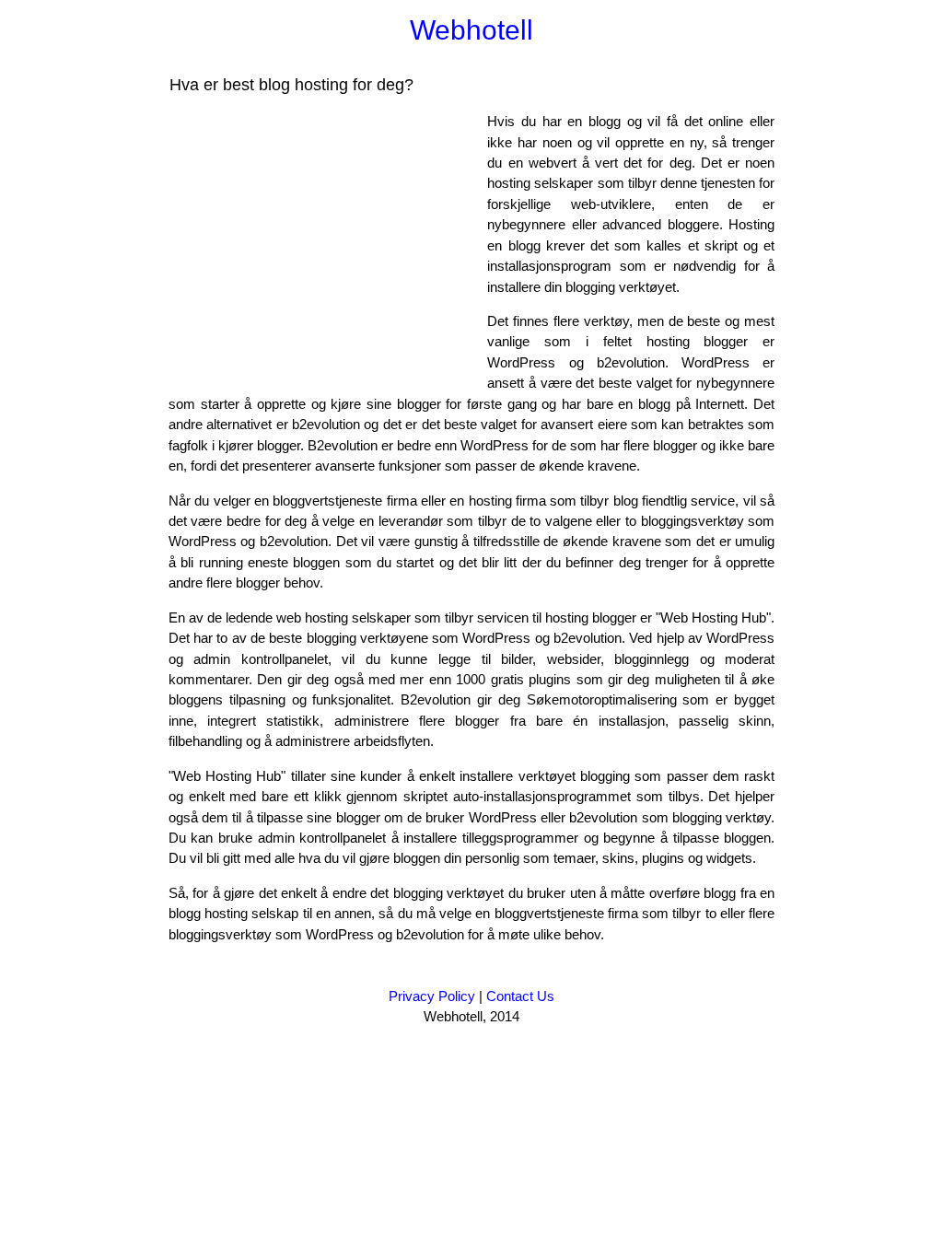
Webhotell (471, 30)
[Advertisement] (323, 240)
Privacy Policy (432, 996)
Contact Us (520, 996)
